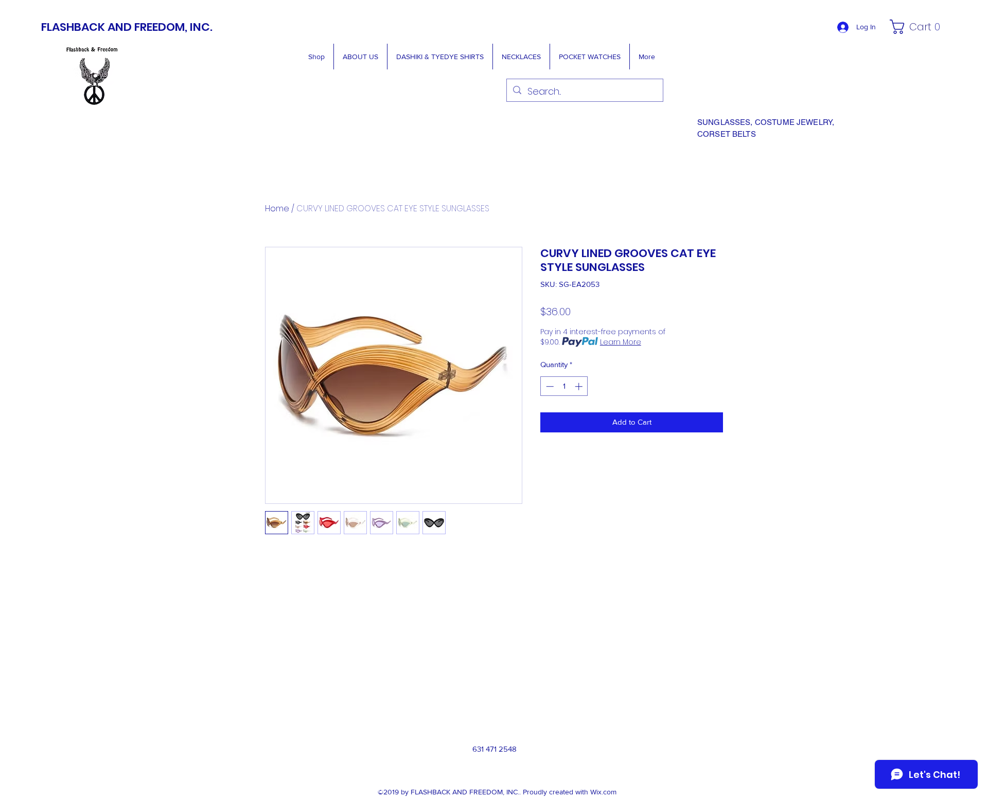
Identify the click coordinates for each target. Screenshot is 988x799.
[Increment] (580, 386)
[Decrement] (549, 386)
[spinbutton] (564, 386)
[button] (918, 27)
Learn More (620, 342)
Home (277, 208)
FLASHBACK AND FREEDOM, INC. (127, 27)
